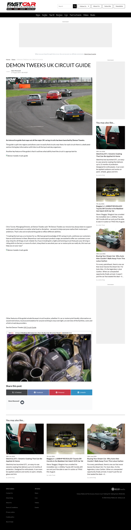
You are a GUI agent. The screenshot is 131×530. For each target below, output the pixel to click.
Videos (86, 15)
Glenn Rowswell (16, 70)
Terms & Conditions (12, 507)
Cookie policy (10, 517)
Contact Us (9, 493)
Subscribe (107, 6)
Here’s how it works (90, 54)
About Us (96, 6)
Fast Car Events (75, 15)
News (38, 15)
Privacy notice (10, 512)
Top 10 (51, 15)
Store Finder (9, 522)
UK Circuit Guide (30, 327)
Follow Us (83, 6)
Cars (66, 15)
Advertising (9, 498)
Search (75, 6)
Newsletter (119, 6)
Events (37, 507)
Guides (44, 15)
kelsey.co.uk (121, 497)
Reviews (59, 15)
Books (92, 15)
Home (8, 59)
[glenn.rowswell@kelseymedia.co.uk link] (22, 402)
